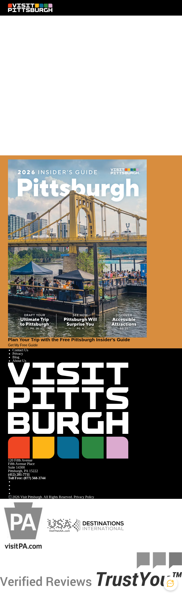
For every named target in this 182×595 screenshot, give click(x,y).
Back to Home (18, 72)
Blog (15, 357)
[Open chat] (170, 583)
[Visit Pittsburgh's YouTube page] (14, 489)
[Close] (10, 157)
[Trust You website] (91, 569)
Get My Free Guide (23, 345)
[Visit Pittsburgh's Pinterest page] (14, 493)
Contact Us (20, 350)
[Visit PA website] (23, 525)
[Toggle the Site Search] (162, 7)
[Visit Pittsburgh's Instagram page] (14, 485)
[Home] (30, 8)
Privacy (17, 353)
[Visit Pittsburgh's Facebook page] (14, 481)
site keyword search (58, 67)
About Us (19, 361)
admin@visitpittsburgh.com (62, 58)
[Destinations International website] (98, 525)
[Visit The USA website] (59, 525)
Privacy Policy (84, 497)
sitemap (102, 67)
